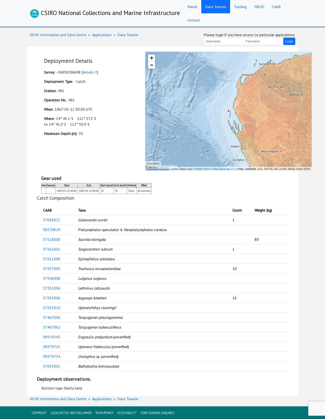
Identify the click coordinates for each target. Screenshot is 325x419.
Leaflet (174, 169)
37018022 (51, 219)
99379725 (51, 346)
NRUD (259, 6)
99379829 (51, 229)
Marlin (192, 6)
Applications (102, 34)
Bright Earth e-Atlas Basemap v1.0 (216, 169)
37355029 (51, 307)
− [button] (151, 65)
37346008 (51, 278)
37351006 (51, 288)
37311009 (51, 258)
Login (289, 41)
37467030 (51, 317)
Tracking (240, 6)
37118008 (51, 239)
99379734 (51, 356)
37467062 (51, 327)
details (88, 72)
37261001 (51, 249)
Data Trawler (215, 6)
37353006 (51, 298)
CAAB (276, 6)
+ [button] (151, 58)
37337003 (51, 268)
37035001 (51, 366)
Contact (193, 20)
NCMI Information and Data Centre (58, 34)
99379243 (51, 337)
